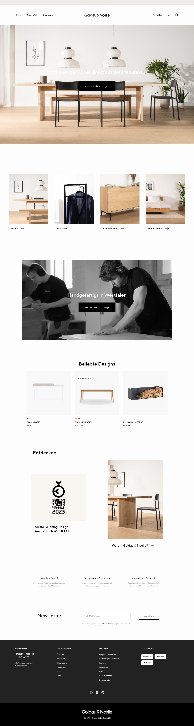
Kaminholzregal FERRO (133, 422)
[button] (169, 15)
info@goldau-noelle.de (24, 663)
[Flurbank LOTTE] (49, 393)
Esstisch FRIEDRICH (84, 422)
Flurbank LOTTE (33, 422)
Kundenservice (21, 666)
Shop (18, 15)
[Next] (168, 400)
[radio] (31, 418)
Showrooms (48, 15)
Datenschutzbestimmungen (110, 624)
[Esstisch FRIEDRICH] (97, 393)
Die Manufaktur (92, 307)
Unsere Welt (31, 15)
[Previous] (26, 400)
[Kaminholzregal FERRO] (145, 393)
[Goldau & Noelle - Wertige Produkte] (97, 15)
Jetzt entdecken (92, 86)
